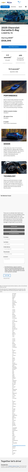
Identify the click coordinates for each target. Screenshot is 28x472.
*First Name (5, 237)
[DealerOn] (4, 464)
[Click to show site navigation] (26, 7)
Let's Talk (7, 275)
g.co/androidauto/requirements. (19, 445)
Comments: (5, 256)
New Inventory (14, 230)
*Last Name (5, 242)
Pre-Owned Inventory (14, 233)
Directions (13, 6)
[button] (5, 6)
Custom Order (14, 226)
